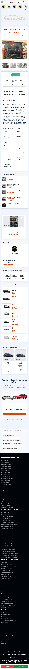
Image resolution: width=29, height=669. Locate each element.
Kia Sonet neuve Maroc (6, 532)
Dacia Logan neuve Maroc (7, 522)
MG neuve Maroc (5, 460)
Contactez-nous (5, 641)
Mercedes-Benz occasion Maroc (9, 566)
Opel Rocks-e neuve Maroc (7, 542)
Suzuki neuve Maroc (6, 472)
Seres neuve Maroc (5, 480)
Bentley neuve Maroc (6, 468)
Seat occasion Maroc (6, 595)
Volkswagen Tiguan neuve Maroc (9, 557)
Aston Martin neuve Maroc (7, 496)
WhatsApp (22, 666)
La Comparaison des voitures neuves (10, 626)
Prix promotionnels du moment (12, 285)
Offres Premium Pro (6, 618)
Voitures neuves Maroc (8, 432)
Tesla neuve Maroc (5, 494)
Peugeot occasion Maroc (7, 568)
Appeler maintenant (9, 264)
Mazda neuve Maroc (6, 503)
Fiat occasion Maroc (6, 576)
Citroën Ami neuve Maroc (7, 518)
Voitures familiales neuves (9, 451)
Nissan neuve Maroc (6, 470)
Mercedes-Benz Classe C (13, 178)
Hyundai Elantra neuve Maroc (8, 530)
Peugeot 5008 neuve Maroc (7, 545)
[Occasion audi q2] (13, 221)
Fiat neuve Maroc (5, 462)
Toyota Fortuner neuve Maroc (8, 551)
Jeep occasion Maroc (6, 597)
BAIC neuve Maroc (5, 501)
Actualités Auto (4, 634)
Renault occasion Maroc (7, 564)
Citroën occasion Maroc (7, 582)
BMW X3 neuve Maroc (6, 512)
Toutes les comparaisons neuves (14, 419)
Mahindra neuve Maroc (6, 498)
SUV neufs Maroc (6, 443)
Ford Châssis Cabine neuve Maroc (9, 524)
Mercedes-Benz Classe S (13, 190)
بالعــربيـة (3, 645)
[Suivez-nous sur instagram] (19, 651)
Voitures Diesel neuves (18, 443)
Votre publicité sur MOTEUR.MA (8, 620)
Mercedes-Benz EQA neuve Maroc (9, 538)
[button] (3, 50)
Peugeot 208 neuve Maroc (7, 544)
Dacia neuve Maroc (5, 505)
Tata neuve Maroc (5, 476)
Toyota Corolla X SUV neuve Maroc (9, 553)
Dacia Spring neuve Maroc (7, 520)
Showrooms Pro (4, 622)
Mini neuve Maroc (5, 482)
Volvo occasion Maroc (6, 599)
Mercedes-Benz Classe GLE (14, 197)
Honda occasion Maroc (6, 601)
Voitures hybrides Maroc (8, 435)
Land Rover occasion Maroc (7, 584)
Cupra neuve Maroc (6, 492)
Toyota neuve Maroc (6, 500)
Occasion (9, 12)
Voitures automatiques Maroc (10, 448)
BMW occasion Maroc (6, 580)
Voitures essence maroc (8, 445)
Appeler (8, 666)
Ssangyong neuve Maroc (7, 478)
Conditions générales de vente (8, 639)
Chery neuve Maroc (6, 490)
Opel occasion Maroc (6, 586)
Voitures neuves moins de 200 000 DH (11, 440)
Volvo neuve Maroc (5, 486)
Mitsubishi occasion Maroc (7, 607)
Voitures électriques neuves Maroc (11, 438)
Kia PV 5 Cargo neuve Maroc (8, 534)
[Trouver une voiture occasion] (27, 1)
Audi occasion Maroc (6, 578)
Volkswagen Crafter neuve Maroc (9, 555)
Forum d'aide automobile (7, 636)
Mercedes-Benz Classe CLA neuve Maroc (11, 536)
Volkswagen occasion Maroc (8, 562)
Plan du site (3, 643)
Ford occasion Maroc (6, 574)
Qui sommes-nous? (6, 614)
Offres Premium (5, 616)
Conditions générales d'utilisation (9, 638)
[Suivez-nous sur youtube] (8, 651)
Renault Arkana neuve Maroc (8, 549)
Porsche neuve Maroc (6, 474)
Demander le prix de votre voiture (9, 628)
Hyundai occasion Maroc (7, 572)
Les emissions (4, 632)
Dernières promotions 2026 (7, 624)
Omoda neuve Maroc (6, 484)
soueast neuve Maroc (6, 464)
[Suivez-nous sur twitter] (11, 651)
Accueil (4, 12)
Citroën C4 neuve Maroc (7, 516)
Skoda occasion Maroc (6, 594)
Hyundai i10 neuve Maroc (7, 528)
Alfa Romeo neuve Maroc (7, 507)
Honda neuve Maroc (6, 488)
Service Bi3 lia (4, 630)
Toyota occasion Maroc (7, 590)
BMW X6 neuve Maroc (6, 514)
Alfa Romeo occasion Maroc (8, 605)
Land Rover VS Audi (14, 414)
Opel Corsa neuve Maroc (7, 540)
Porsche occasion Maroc (7, 603)
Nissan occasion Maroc (6, 592)
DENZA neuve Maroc (6, 466)
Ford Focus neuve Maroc (7, 526)
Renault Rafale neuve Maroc (8, 547)
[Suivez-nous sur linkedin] (14, 651)
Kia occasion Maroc (5, 588)
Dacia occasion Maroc (6, 570)
